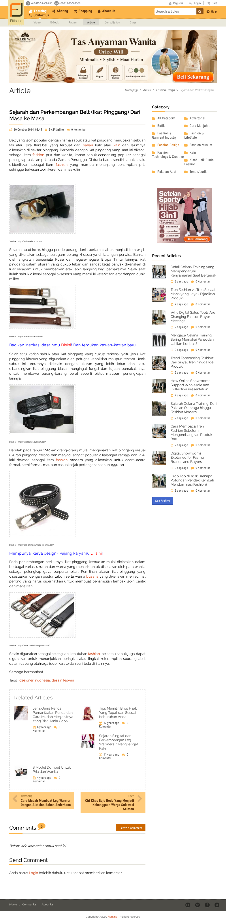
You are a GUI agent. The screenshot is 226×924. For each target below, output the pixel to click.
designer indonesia (34, 680)
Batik (160, 126)
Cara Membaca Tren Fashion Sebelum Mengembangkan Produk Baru (191, 432)
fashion (38, 155)
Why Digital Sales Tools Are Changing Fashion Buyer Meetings (193, 316)
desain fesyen (63, 680)
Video (37, 22)
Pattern (72, 22)
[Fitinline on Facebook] (207, 904)
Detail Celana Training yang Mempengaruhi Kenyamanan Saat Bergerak (193, 271)
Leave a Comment (131, 828)
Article (91, 22)
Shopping (85, 11)
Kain (192, 152)
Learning (40, 11)
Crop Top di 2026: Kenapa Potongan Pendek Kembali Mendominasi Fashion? (192, 480)
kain (117, 145)
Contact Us (41, 15)
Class (133, 22)
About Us (108, 11)
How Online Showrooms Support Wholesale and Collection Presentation (190, 385)
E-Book (54, 22)
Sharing (62, 11)
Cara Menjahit (199, 126)
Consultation (112, 22)
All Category (165, 118)
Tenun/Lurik (198, 172)
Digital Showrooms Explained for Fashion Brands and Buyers (188, 457)
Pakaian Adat (166, 172)
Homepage (131, 90)
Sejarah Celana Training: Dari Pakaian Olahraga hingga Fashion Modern (194, 407)
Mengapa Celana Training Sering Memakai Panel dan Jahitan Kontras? (192, 339)
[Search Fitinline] (199, 11)
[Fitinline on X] (217, 904)
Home (13, 904)
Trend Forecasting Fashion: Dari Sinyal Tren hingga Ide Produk (192, 362)
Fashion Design (165, 90)
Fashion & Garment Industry (164, 135)
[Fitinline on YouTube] (188, 904)
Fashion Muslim (200, 145)
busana (92, 576)
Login (33, 873)
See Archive (162, 500)
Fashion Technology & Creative (168, 154)
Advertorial (197, 118)
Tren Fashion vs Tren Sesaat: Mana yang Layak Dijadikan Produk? (193, 294)
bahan (89, 145)
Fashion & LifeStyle (194, 135)
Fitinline (112, 916)
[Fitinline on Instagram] (198, 904)
